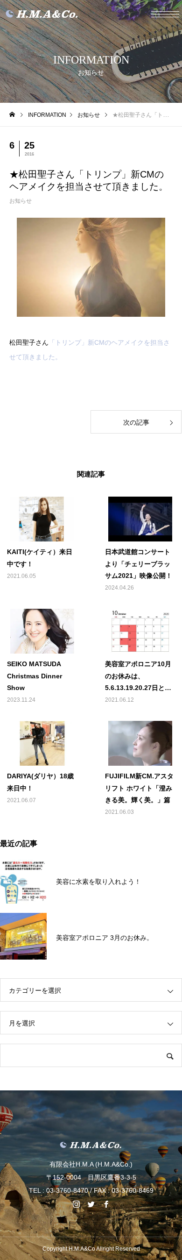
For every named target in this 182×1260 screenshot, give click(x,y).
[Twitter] (91, 1204)
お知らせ (20, 201)
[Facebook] (106, 1204)
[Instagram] (76, 1204)
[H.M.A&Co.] (91, 1145)
